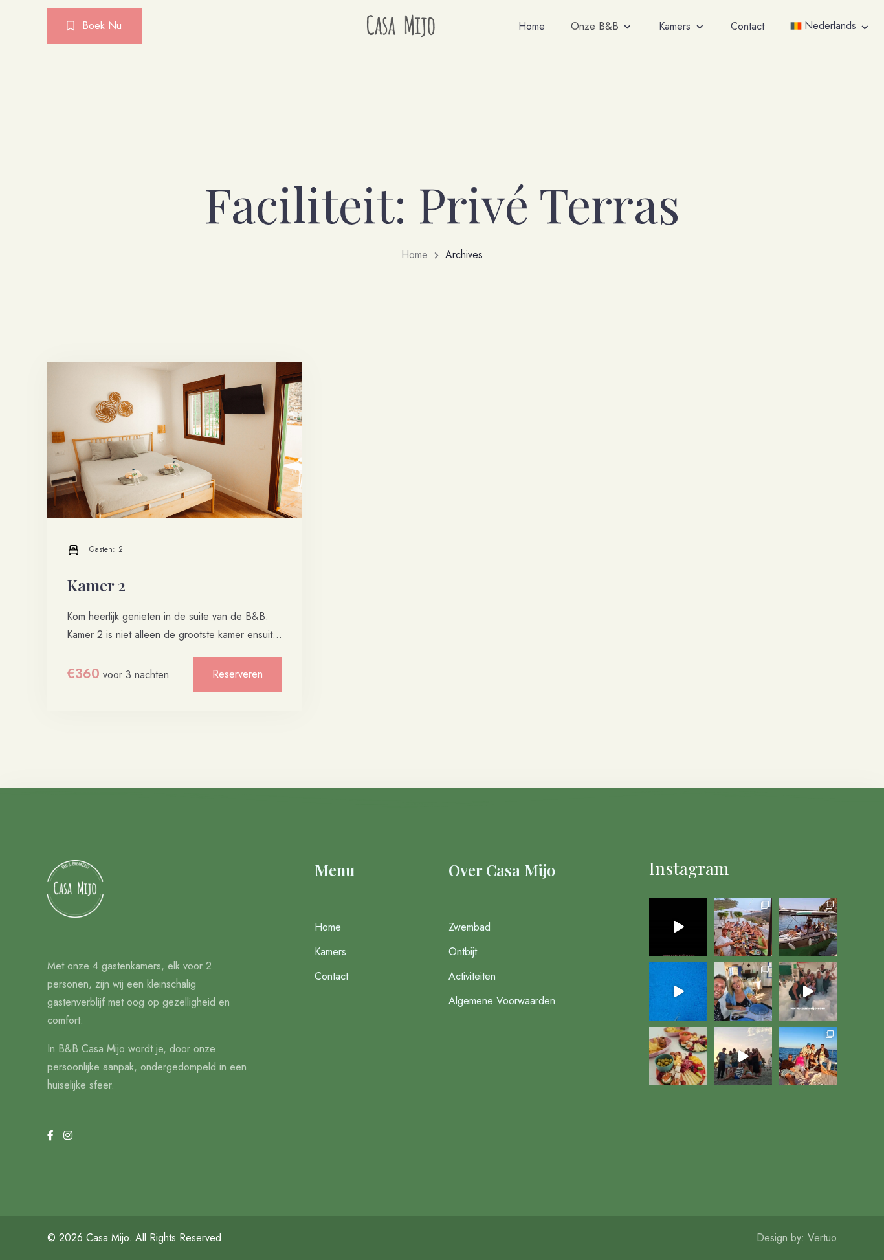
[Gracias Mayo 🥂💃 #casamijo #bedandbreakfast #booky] (808, 1056)
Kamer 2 (96, 585)
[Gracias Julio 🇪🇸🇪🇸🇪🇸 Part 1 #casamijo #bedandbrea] (808, 927)
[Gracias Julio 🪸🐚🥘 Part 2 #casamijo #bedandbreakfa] (743, 927)
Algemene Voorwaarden (501, 1000)
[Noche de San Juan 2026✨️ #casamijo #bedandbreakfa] (743, 1056)
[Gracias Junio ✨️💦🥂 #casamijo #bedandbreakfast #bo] (743, 991)
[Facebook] (52, 1135)
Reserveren (237, 674)
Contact (747, 26)
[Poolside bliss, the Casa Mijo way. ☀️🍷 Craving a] (678, 1056)
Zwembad (469, 927)
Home (531, 26)
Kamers (675, 26)
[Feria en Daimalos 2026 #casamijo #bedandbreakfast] (808, 991)
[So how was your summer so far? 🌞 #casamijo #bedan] (678, 927)
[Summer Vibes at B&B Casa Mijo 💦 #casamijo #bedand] (678, 991)
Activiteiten (472, 976)
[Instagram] (67, 1135)
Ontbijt (462, 951)
